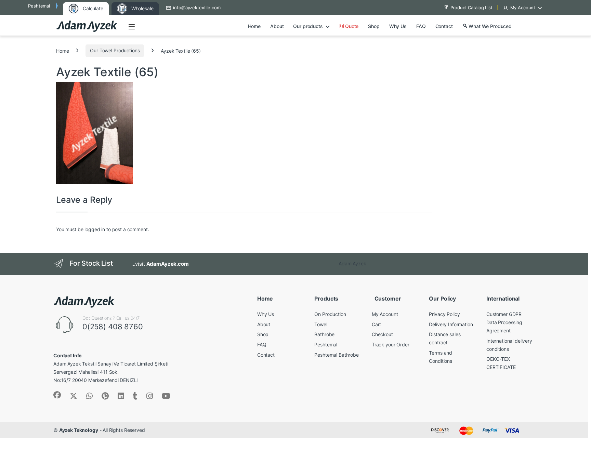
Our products (308, 26)
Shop (373, 26)
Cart (376, 324)
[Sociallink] (57, 395)
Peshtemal (325, 344)
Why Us (398, 26)
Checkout (382, 334)
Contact (444, 26)
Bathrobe (324, 334)
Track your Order (390, 344)
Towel (320, 324)
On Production (330, 314)
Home (254, 26)
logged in (94, 229)
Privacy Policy (444, 314)
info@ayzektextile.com (196, 7)
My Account (523, 7)
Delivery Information (451, 324)
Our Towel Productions (115, 50)
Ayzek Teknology (78, 430)
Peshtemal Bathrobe (336, 355)
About (277, 26)
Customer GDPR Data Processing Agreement (504, 322)
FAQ (421, 26)
